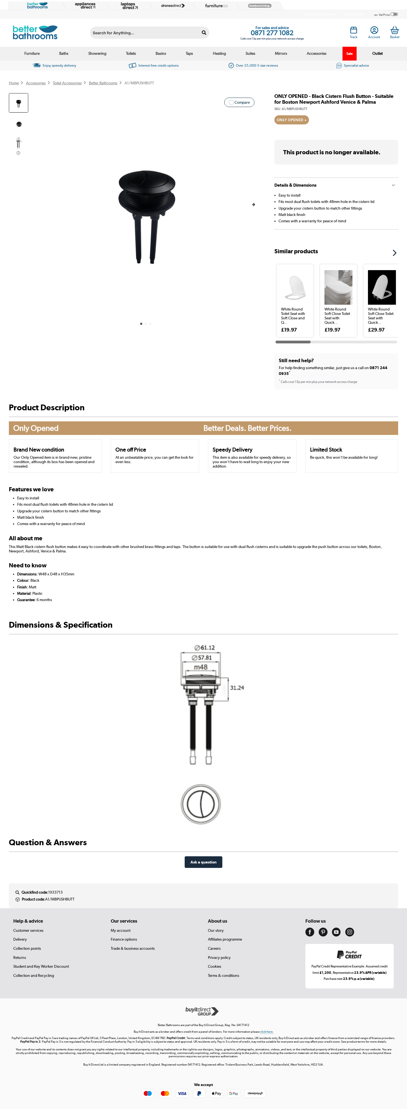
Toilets (131, 53)
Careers (214, 948)
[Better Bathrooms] (36, 5)
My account (120, 930)
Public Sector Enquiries (320, 14)
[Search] (204, 33)
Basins (161, 53)
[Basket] (395, 30)
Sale (349, 53)
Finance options (124, 939)
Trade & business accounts (133, 948)
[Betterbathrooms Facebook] (309, 935)
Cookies (214, 966)
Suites (250, 53)
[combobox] (149, 33)
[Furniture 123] (215, 5)
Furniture (32, 53)
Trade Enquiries (355, 14)
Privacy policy (219, 957)
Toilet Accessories (67, 83)
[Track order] (353, 32)
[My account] (374, 32)
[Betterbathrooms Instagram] (349, 935)
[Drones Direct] (171, 6)
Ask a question (203, 862)
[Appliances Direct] (84, 5)
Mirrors (281, 53)
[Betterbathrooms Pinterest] (323, 935)
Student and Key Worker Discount (41, 966)
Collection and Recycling (33, 975)
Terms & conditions (223, 975)
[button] (253, 204)
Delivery (20, 939)
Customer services (28, 930)
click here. (267, 1032)
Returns (19, 957)
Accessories (316, 53)
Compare (242, 102)
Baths (63, 53)
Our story (216, 930)
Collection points (27, 948)
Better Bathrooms (103, 83)
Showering (97, 53)
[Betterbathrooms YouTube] (336, 935)
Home (14, 83)
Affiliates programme (225, 939)
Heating (219, 53)
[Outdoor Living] (258, 6)
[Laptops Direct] (128, 5)
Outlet (377, 53)
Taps (189, 53)
